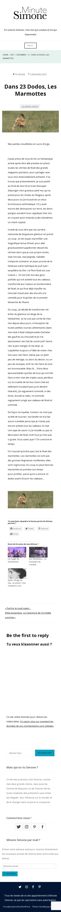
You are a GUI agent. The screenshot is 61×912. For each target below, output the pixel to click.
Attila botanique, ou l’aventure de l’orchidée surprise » (28, 615)
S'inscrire (10, 874)
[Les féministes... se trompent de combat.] (38, 552)
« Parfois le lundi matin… (18, 608)
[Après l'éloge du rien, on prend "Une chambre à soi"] (17, 573)
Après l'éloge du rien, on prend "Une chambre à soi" (17, 583)
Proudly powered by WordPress (16, 906)
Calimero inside (29, 106)
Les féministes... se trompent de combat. (37, 561)
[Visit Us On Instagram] (26, 829)
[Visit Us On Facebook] (42, 829)
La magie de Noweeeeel (13, 560)
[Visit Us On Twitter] (19, 829)
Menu (30, 45)
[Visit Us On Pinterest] (34, 829)
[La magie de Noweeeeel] (17, 552)
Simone (21, 74)
